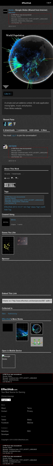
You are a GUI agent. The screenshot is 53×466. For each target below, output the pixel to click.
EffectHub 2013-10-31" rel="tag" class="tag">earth (24, 206)
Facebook (5, 422)
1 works (19, 224)
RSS (29, 431)
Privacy (30, 411)
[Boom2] (8, 245)
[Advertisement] (15, 275)
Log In (14, 135)
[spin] (8, 328)
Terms (29, 408)
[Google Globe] (37, 328)
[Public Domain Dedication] (10, 186)
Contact (4, 411)
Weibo (29, 419)
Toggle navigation (3, 2)
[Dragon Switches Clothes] (37, 341)
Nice (4, 313)
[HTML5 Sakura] (22, 241)
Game (11, 10)
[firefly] (22, 332)
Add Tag (7, 209)
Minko (13, 219)
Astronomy (12, 313)
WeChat (30, 422)
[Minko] (6, 222)
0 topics (13, 224)
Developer (5, 434)
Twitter (3, 419)
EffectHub (12, 13)
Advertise (4, 431)
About (3, 408)
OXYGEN (12, 146)
